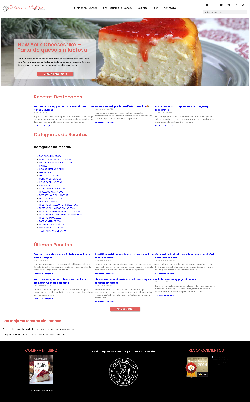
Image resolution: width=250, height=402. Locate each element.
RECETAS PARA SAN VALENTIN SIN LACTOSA (61, 214)
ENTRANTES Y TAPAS (49, 175)
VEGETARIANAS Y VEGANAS (53, 230)
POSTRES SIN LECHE (49, 201)
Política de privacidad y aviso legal (111, 351)
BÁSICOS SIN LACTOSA (50, 156)
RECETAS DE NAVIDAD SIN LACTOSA (57, 208)
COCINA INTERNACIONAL (51, 169)
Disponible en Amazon (41, 390)
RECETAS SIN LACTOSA (85, 8)
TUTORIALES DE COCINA (51, 227)
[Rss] (243, 5)
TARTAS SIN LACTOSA (50, 221)
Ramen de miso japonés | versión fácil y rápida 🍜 (122, 106)
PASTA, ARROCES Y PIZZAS (52, 188)
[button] (125, 309)
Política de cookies (145, 351)
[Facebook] (206, 5)
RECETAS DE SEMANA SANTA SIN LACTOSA (60, 211)
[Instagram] (236, 5)
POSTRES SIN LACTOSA (50, 198)
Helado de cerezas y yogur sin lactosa (176, 279)
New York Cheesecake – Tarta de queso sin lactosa (52, 47)
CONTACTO (170, 8)
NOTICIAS (143, 8)
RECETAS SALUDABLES (50, 217)
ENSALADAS (45, 172)
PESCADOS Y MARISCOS (51, 191)
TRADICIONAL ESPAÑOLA (51, 224)
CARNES (43, 165)
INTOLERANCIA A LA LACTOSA (117, 8)
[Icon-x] (214, 5)
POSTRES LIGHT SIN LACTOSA (53, 195)
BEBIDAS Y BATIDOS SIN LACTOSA (55, 159)
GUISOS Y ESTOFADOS (50, 178)
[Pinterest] (228, 5)
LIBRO (155, 8)
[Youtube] (221, 5)
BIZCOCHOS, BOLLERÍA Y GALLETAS (56, 162)
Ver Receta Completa (43, 126)
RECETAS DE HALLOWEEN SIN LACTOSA (58, 204)
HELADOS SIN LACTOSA (50, 182)
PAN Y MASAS (45, 185)
